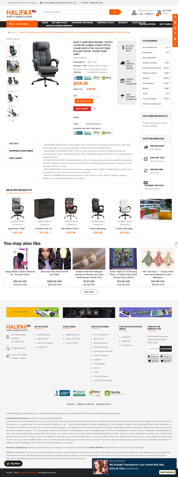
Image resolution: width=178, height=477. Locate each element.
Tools (145, 93)
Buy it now (82, 108)
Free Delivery (157, 146)
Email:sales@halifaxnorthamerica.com (60, 3)
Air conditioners (150, 47)
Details (13, 143)
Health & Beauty (101, 347)
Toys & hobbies (149, 98)
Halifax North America (97, 72)
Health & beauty (150, 62)
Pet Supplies (99, 363)
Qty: (75, 95)
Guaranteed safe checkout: (87, 128)
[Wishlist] (94, 108)
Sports (145, 88)
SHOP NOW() (167, 472)
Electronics (147, 52)
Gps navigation (149, 57)
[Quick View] (24, 221)
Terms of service (73, 338)
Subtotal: (78, 89)
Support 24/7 (157, 157)
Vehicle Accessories (103, 380)
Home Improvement (103, 351)
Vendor (77, 72)
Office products (150, 73)
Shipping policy (72, 334)
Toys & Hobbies (101, 376)
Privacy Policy (72, 343)
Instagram (126, 337)
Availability (79, 62)
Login (140, 13)
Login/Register (43, 334)
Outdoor (146, 78)
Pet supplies (148, 83)
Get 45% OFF (42, 338)
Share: (76, 117)
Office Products (93, 123)
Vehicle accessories (152, 104)
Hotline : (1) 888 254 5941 (92, 3)
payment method (154, 185)
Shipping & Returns (21, 150)
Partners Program (45, 343)
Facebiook (127, 345)
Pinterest (126, 341)
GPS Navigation (101, 343)
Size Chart (16, 158)
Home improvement (152, 68)
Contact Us (42, 347)
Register (149, 13)
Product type (80, 65)
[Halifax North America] (18, 328)
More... (154, 472)
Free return (156, 169)
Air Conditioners (101, 334)
